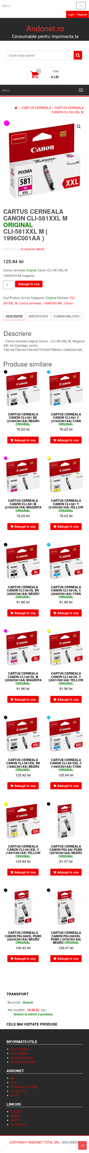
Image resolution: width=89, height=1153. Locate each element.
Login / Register (77, 14)
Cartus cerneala (36, 107)
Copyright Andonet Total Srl (35, 1142)
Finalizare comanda (24, 1086)
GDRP (15, 1116)
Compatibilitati (66, 316)
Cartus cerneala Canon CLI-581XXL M (68, 109)
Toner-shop (18, 1124)
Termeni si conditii (23, 1062)
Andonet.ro (45, 27)
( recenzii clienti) (32, 249)
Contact (16, 1111)
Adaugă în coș (29, 284)
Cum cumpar (20, 1049)
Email (14, 1095)
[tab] (14, 316)
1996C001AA (53, 303)
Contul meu (19, 1091)
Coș (13, 1082)
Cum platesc (19, 1053)
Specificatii (38, 316)
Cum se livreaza (22, 1057)
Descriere (14, 316)
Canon (68, 303)
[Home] (12, 1078)
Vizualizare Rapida (41, 376)
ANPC (15, 1120)
